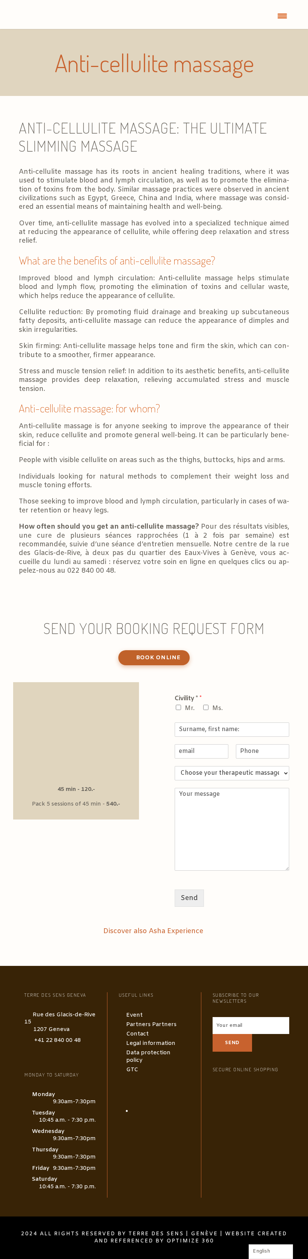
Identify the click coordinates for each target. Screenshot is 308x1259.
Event (134, 1015)
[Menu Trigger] (282, 16)
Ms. (217, 708)
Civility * (188, 698)
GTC (132, 1069)
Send (189, 898)
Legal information (150, 1043)
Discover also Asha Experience (154, 931)
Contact (137, 1034)
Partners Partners (151, 1024)
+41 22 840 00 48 (57, 1040)
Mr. (190, 708)
